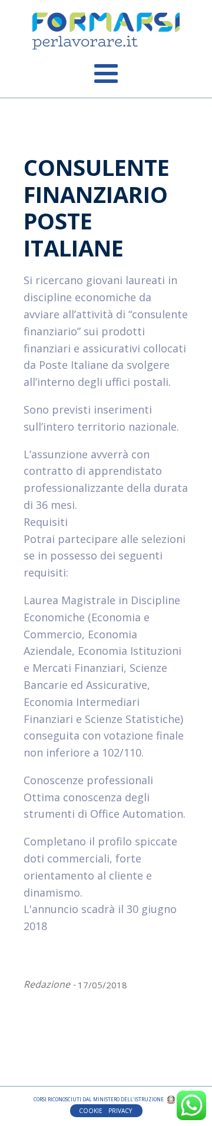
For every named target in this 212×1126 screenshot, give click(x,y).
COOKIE (90, 1111)
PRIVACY (121, 1111)
